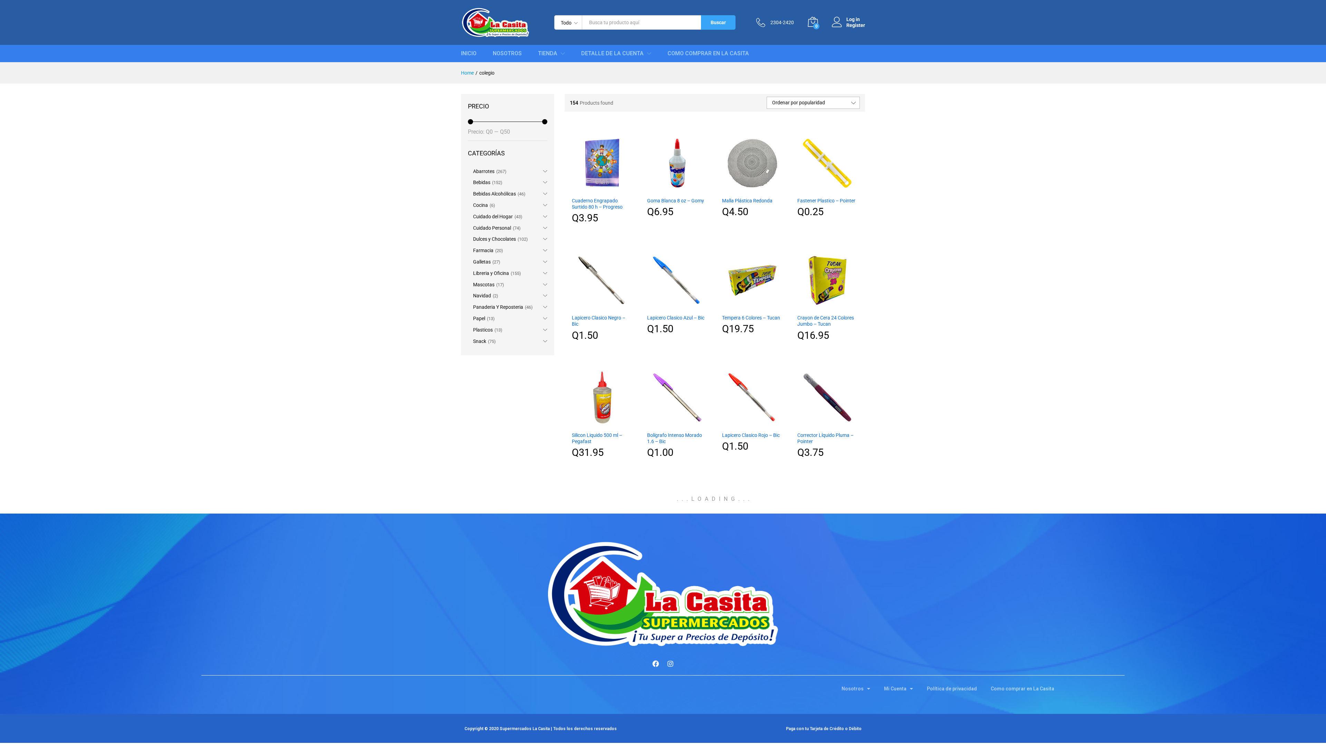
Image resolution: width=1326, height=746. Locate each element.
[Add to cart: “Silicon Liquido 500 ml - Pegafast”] (602, 424)
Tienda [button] (547, 53)
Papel (479, 318)
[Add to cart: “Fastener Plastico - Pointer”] (827, 189)
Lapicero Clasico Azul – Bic (675, 318)
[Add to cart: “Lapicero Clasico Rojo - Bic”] (752, 424)
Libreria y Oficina (491, 273)
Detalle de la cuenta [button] (612, 53)
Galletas (482, 262)
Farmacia (483, 250)
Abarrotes (483, 171)
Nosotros (507, 53)
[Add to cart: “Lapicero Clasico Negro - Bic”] (602, 306)
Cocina (480, 205)
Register (855, 25)
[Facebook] (655, 663)
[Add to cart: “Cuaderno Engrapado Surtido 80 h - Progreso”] (602, 189)
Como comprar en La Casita (708, 53)
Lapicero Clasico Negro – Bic (598, 321)
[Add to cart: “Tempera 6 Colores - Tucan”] (752, 306)
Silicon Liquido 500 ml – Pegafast (597, 438)
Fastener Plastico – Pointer (826, 200)
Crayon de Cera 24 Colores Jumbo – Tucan (825, 321)
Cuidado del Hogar (493, 216)
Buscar (718, 22)
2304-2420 (782, 22)
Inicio (469, 53)
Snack (479, 341)
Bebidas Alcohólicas (494, 194)
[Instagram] (670, 663)
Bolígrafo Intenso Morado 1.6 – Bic (674, 438)
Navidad (482, 295)
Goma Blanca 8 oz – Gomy (675, 200)
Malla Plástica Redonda (747, 200)
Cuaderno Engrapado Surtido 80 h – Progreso (597, 204)
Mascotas (483, 284)
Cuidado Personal (492, 228)
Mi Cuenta (895, 688)
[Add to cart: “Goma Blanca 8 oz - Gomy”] (677, 189)
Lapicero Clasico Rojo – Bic (751, 435)
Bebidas (481, 182)
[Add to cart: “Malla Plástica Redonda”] (752, 189)
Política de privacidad (952, 688)
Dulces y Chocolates (494, 239)
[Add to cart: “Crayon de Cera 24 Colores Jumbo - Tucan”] (827, 306)
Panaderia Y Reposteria (498, 307)
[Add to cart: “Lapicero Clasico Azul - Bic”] (677, 306)
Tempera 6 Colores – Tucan (751, 318)
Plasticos (483, 330)
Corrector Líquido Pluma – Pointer (825, 438)
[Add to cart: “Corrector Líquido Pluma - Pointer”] (827, 424)
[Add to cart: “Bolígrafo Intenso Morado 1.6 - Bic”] (677, 424)
